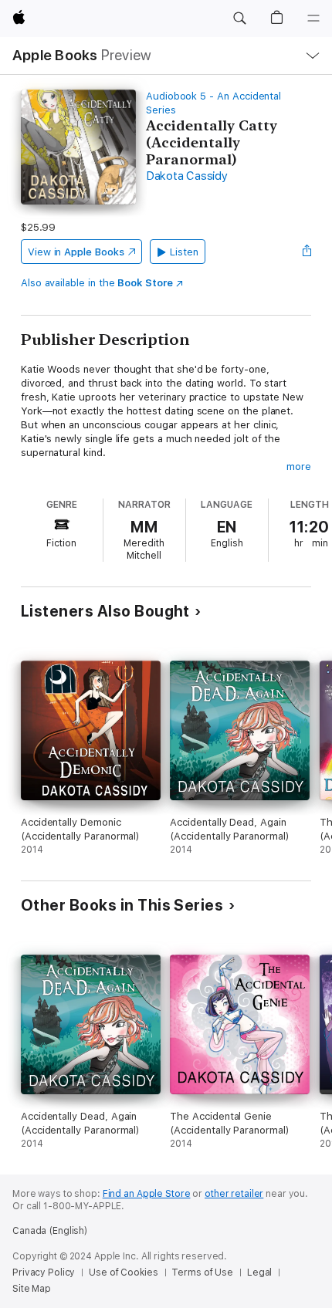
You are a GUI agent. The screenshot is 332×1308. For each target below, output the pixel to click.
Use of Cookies (123, 1272)
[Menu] (313, 18)
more (298, 466)
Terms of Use (202, 1272)
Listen (184, 252)
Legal (259, 1272)
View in (76, 252)
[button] (239, 18)
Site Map (31, 1288)
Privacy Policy (43, 1272)
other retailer (234, 1193)
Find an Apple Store (147, 1193)
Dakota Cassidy (187, 176)
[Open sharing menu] (306, 251)
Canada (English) (49, 1230)
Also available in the (97, 283)
